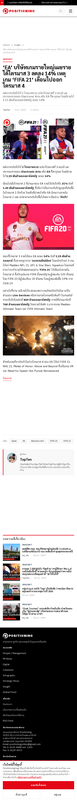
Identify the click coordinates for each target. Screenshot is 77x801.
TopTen (6, 110)
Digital (6, 664)
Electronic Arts (37, 441)
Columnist (8, 670)
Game (14, 441)
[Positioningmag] (19, 11)
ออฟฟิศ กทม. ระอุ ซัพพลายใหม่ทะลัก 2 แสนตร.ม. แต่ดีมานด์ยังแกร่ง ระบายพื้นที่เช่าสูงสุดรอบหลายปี (47, 550)
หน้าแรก (6, 45)
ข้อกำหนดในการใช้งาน (13, 715)
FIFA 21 (67, 441)
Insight (17, 45)
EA (24, 441)
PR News (7, 659)
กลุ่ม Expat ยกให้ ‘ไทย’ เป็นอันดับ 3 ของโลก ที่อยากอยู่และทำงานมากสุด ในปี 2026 (47, 590)
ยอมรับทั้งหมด (38, 785)
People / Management (14, 653)
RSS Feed (8, 721)
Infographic (9, 675)
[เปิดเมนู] (70, 11)
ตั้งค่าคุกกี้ (21, 795)
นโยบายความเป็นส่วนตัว (15, 710)
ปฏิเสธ (57, 795)
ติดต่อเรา (7, 704)
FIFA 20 (53, 441)
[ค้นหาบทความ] (62, 11)
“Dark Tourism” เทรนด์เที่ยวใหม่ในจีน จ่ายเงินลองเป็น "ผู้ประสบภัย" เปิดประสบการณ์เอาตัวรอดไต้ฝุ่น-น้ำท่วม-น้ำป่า (47, 611)
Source (7, 378)
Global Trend (9, 692)
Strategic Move (11, 681)
